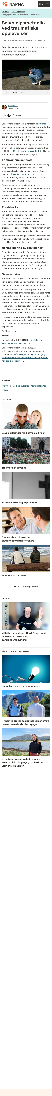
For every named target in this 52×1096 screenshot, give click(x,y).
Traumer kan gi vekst (14, 467)
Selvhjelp (6, 386)
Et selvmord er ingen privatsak (19, 502)
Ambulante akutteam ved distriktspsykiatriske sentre (18, 539)
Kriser (5, 390)
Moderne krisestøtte (14, 575)
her (14, 331)
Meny (42, 4)
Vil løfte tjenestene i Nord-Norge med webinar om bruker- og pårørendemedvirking (24, 636)
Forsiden (5, 12)
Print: (15, 115)
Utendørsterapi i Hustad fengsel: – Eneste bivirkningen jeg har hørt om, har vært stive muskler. (25, 762)
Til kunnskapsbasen (28, 586)
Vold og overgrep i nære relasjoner (29, 386)
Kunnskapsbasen (18, 12)
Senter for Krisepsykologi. (26, 151)
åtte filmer (41, 124)
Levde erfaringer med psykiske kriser (23, 432)
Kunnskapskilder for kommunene (21, 686)
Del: (5, 115)
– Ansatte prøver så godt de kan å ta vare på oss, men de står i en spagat (25, 722)
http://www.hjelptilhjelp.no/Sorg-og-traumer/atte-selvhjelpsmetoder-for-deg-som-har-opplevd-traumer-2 (25, 357)
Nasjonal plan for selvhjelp (23, 174)
